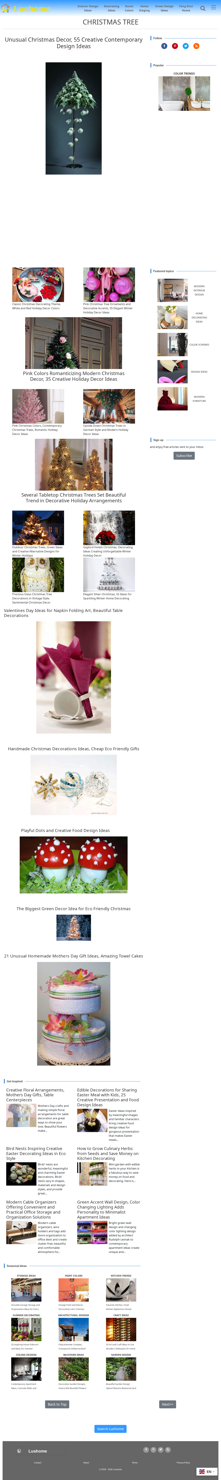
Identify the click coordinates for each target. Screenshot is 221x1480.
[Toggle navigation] (213, 8)
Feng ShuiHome (186, 8)
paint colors (74, 1275)
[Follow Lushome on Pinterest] (175, 46)
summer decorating (26, 1315)
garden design (121, 1354)
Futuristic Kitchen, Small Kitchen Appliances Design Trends (118, 1309)
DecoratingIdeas (111, 8)
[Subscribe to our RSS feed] (196, 46)
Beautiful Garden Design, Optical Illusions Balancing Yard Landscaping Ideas (121, 1388)
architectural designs (73, 1315)
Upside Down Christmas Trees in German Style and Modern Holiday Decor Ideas (105, 430)
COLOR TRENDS (184, 73)
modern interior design (199, 290)
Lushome (32, 8)
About (86, 1463)
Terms (135, 1463)
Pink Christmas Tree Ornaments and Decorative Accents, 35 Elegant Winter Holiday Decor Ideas (108, 308)
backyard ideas (73, 1354)
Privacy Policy (183, 1463)
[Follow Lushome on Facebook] (164, 46)
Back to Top (57, 1404)
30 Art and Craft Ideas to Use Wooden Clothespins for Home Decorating (120, 1348)
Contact (37, 1463)
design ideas (199, 371)
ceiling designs (26, 1354)
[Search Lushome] (202, 8)
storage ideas (26, 1275)
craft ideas (121, 1315)
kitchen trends (121, 1275)
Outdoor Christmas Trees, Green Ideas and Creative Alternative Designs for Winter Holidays (37, 551)
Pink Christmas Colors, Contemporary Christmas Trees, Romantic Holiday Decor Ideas (37, 430)
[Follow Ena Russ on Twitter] (186, 46)
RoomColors (129, 8)
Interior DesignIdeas (88, 8)
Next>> (167, 1404)
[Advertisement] (111, 230)
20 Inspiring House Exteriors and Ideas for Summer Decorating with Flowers (25, 1348)
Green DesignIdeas (164, 8)
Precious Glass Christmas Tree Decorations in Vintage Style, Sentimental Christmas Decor (32, 598)
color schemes (199, 344)
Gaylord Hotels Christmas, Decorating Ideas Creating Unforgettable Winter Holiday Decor (108, 551)
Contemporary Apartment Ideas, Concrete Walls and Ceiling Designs (23, 1388)
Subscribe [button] (184, 455)
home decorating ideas (199, 317)
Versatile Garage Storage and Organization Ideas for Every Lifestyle (25, 1309)
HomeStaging (144, 8)
